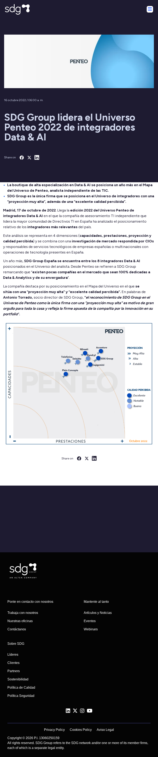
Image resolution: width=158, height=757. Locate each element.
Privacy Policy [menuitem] (54, 729)
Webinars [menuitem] (91, 629)
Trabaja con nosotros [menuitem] (22, 612)
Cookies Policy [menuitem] (81, 729)
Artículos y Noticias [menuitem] (98, 612)
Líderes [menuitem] (12, 654)
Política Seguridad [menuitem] (20, 695)
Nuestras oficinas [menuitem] (20, 621)
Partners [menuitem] (13, 671)
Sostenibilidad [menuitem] (17, 679)
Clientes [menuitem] (13, 663)
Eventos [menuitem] (90, 621)
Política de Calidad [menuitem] (21, 687)
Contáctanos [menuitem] (16, 629)
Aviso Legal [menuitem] (105, 729)
